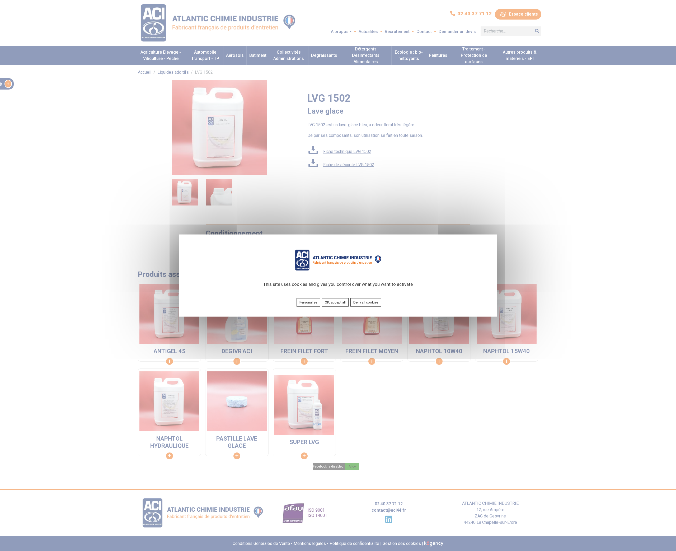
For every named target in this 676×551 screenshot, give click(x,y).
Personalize (308, 302)
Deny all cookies (365, 302)
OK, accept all (335, 302)
